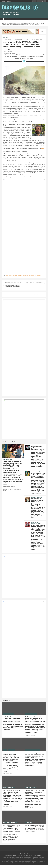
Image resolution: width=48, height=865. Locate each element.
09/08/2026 (5, 730)
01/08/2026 (5, 773)
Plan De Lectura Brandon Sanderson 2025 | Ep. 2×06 (34, 283)
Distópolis (11, 51)
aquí (42, 148)
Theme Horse (25, 855)
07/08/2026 (33, 468)
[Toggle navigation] (3, 19)
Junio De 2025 (31, 275)
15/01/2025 (5, 51)
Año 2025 (15, 275)
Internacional (6, 700)
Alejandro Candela (9, 275)
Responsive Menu (45, 1)
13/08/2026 (5, 484)
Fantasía (5, 37)
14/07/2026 (27, 807)
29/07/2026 (33, 551)
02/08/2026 (33, 493)
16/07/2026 (5, 806)
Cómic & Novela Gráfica (9, 442)
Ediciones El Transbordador (23, 275)
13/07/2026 (5, 840)
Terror (12, 713)
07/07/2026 (27, 831)
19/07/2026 (27, 767)
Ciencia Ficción (34, 522)
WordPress (39, 855)
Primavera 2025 (38, 275)
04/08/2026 (27, 735)
